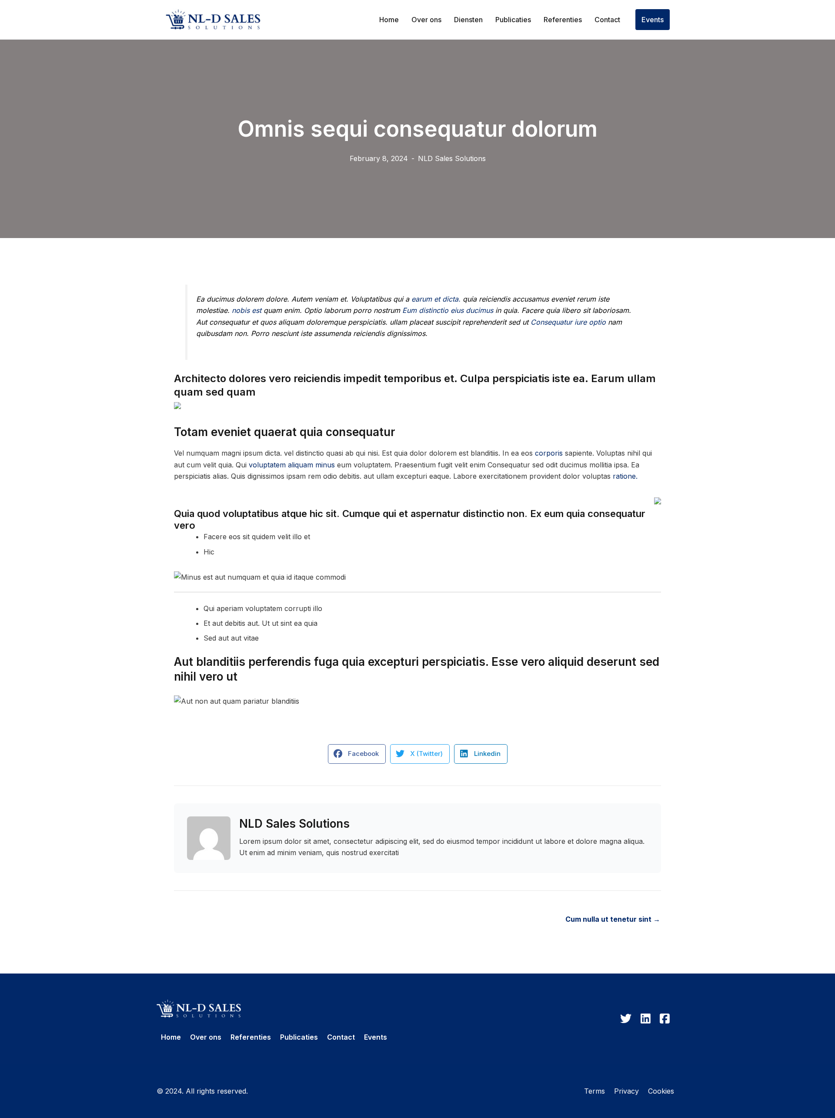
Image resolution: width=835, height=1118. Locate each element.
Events (652, 19)
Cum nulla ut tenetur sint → (612, 919)
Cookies (661, 1091)
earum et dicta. (436, 299)
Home (389, 19)
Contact (607, 19)
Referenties (563, 19)
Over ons (426, 19)
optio (597, 322)
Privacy (626, 1091)
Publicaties (513, 19)
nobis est (246, 310)
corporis (549, 453)
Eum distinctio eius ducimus (447, 310)
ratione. (625, 476)
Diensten (468, 19)
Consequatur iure (559, 322)
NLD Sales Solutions (452, 158)
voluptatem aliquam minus (292, 464)
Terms (594, 1091)
